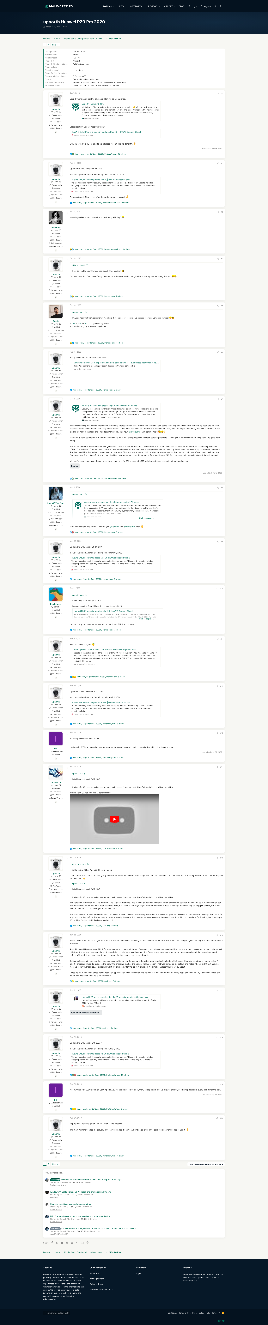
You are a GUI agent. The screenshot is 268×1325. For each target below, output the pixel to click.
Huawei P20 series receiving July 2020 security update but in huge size (115, 997)
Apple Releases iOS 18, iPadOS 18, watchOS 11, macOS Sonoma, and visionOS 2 (93, 1228)
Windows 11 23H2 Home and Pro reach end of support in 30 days (80, 1192)
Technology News (58, 1185)
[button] (114, 6)
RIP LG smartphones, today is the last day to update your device (80, 1216)
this (74, 323)
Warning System (97, 1279)
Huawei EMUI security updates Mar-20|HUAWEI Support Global (100, 558)
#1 (222, 94)
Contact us (172, 1313)
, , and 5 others (99, 757)
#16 (221, 935)
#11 (222, 639)
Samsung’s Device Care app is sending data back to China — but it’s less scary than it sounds (117, 362)
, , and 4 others (99, 1156)
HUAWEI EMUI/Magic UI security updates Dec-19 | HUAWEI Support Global (106, 132)
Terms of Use (185, 1313)
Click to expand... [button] (146, 518)
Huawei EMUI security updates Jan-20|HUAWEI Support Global (100, 179)
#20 (221, 1118)
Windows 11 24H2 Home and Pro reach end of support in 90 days (86, 1179)
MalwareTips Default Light (57, 1313)
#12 (221, 686)
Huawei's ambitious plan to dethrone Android (70, 1204)
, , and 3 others (98, 848)
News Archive (56, 1209)
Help (208, 1313)
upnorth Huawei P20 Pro (93, 104)
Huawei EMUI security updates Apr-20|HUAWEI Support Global (100, 702)
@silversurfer (134, 432)
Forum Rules (95, 1273)
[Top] (219, 1313)
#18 (221, 1037)
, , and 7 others (99, 296)
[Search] (221, 6)
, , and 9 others (102, 249)
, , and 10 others (101, 202)
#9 (222, 541)
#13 (221, 733)
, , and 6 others (99, 532)
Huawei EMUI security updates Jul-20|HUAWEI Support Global (100, 1054)
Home (214, 1313)
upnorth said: (78, 312)
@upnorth (114, 526)
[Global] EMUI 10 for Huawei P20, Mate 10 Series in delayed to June (105, 649)
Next (54, 45)
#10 (221, 588)
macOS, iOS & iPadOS (59, 1234)
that (80, 323)
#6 (222, 352)
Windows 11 (55, 1197)
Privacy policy (198, 1313)
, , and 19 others (100, 154)
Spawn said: (77, 773)
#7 (222, 399)
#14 (221, 767)
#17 (221, 990)
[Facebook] (184, 1286)
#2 (222, 163)
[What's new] (215, 6)
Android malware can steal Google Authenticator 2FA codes (109, 405)
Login (138, 1273)
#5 (222, 305)
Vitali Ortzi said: (79, 864)
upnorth (49, 27)
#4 (222, 259)
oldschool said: (78, 265)
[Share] (218, 93)
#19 (221, 1084)
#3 (222, 212)
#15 (221, 858)
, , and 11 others (100, 478)
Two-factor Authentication (101, 1289)
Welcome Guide (96, 1284)
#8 (222, 487)
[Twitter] (188, 1286)
